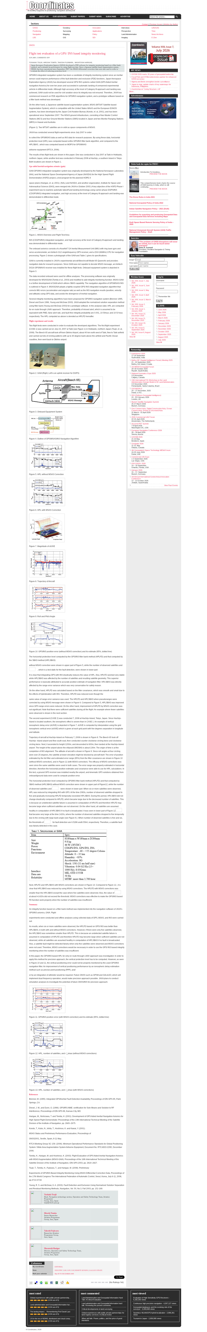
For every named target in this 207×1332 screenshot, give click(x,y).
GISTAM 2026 (136, 437)
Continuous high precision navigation (147, 1303)
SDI (94, 37)
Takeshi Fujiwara (91, 1285)
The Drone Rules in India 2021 (142, 197)
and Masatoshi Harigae (76, 1285)
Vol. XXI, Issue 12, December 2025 (138, 315)
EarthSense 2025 (138, 354)
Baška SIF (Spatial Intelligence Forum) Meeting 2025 (152, 360)
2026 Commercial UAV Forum (143, 417)
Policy (95, 34)
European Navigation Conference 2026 (146, 430)
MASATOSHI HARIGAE (83, 62)
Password (160, 288)
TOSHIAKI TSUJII (35, 62)
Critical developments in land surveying (97, 1309)
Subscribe (111, 16)
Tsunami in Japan (140, 1318)
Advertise (125, 16)
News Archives (157, 34)
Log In (159, 301)
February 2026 (164, 321)
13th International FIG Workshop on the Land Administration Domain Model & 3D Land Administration (152, 381)
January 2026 (163, 323)
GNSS (35, 28)
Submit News (95, 16)
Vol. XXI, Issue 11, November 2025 (138, 319)
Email (132, 260)
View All (132, 337)
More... (132, 91)
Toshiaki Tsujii (98, 1285)
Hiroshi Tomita (84, 1285)
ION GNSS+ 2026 (138, 463)
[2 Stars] (96, 1282)
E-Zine (154, 37)
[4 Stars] (103, 1282)
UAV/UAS (155, 28)
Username (160, 280)
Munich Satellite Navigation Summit (145, 402)
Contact (145, 24)
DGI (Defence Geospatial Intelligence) (146, 395)
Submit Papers (78, 16)
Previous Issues (156, 24)
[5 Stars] (106, 1282)
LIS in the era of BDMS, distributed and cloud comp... (50, 1319)
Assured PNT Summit (139, 424)
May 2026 (162, 312)
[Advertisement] (152, 140)
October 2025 (163, 332)
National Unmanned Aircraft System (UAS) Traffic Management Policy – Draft (150, 231)
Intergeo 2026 (136, 470)
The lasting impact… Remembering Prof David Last (50, 1312)
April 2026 (162, 315)
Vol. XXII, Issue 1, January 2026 (138, 310)
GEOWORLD (136, 389)
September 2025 (164, 334)
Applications (97, 31)
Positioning (37, 31)
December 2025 (164, 326)
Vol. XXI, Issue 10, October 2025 (138, 324)
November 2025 (164, 329)
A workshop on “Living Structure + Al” (145, 89)
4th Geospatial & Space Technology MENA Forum (150, 450)
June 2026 (162, 310)
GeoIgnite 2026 (137, 444)
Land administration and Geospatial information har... (50, 1305)
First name (133, 263)
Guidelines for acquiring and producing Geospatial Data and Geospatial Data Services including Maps (153, 215)
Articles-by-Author (171, 24)
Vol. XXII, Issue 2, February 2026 (138, 305)
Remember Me (164, 296)
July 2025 (162, 340)
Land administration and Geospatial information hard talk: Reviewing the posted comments (102, 1304)
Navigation (37, 34)
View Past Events (171, 485)
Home (32, 16)
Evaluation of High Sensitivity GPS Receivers (151, 1298)
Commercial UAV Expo (140, 457)
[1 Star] (92, 1282)
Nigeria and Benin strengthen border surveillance (150, 82)
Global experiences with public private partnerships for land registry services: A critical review (103, 1314)
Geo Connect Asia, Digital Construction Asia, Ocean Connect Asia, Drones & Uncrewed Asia (151, 409)
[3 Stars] (99, 1282)
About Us (44, 16)
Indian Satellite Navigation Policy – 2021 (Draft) (149, 209)
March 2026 (163, 318)
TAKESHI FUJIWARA (65, 62)
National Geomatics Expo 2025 (143, 373)
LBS (34, 37)
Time (153, 31)
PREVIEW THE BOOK (158, 174)
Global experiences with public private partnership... (50, 1298)
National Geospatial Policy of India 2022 (146, 203)
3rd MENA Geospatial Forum (142, 367)
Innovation (97, 28)
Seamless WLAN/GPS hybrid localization (149, 1313)
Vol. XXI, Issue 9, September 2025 (138, 329)
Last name (133, 266)
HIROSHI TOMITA (50, 62)
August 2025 (163, 337)
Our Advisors (59, 16)
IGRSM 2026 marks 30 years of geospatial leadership (152, 74)
